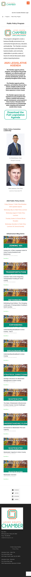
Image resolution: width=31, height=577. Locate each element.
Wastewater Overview (10, 474)
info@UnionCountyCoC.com (7, 537)
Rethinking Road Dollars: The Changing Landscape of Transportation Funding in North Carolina (15, 305)
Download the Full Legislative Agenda (15, 115)
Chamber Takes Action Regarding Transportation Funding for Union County (13, 278)
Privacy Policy (15, 548)
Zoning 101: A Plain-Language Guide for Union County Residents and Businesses (15, 252)
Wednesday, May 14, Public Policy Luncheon (15, 209)
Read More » (6, 258)
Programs (7, 16)
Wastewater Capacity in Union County (15, 452)
